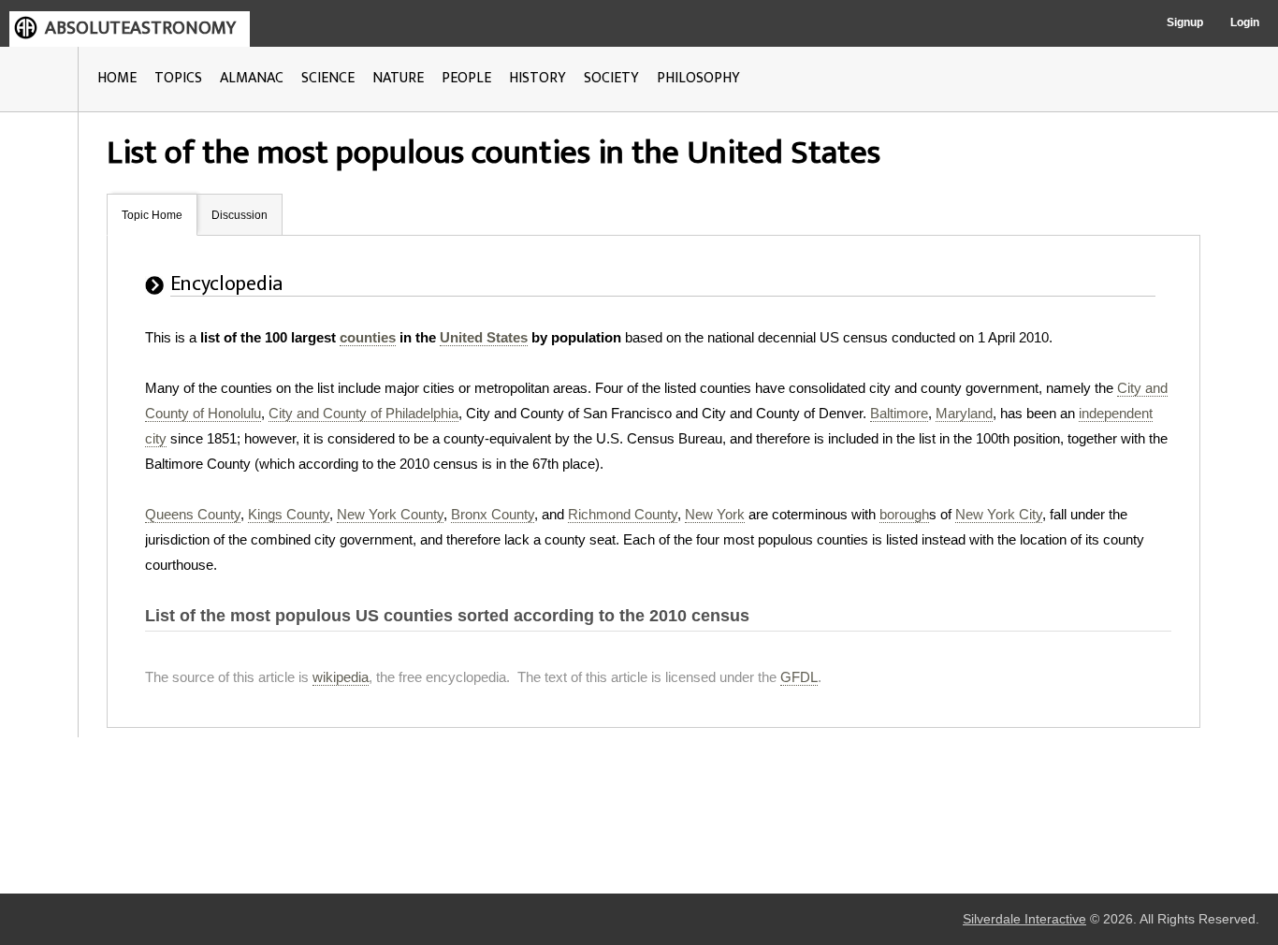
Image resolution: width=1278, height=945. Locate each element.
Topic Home (152, 215)
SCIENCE (328, 78)
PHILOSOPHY (698, 78)
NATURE (398, 78)
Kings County (288, 514)
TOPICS (178, 78)
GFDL (799, 677)
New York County (390, 514)
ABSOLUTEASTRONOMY (140, 28)
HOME (117, 78)
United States (484, 337)
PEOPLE (466, 78)
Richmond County (622, 514)
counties (368, 337)
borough (904, 514)
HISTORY (537, 78)
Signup (1185, 22)
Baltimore (899, 413)
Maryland (964, 413)
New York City (998, 514)
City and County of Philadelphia (363, 413)
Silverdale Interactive (1024, 919)
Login (1244, 22)
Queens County (192, 514)
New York (715, 514)
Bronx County (492, 514)
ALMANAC (251, 78)
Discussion (239, 215)
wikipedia (340, 677)
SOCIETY (611, 78)
